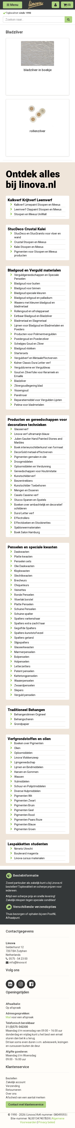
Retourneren (13, 1089)
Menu (13, 5)
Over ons (11, 1093)
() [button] (69, 4)
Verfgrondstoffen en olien (29, 739)
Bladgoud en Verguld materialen (34, 270)
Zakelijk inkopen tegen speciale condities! (31, 900)
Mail (8, 1017)
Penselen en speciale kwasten (32, 547)
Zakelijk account (15, 1082)
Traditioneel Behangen (26, 710)
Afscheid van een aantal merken (25, 1097)
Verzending (13, 1086)
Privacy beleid (46, 1122)
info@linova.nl (18, 962)
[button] (55, 5)
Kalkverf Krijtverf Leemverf (30, 200)
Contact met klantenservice (25, 1104)
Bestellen (11, 1078)
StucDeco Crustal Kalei (27, 229)
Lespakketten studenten (28, 844)
